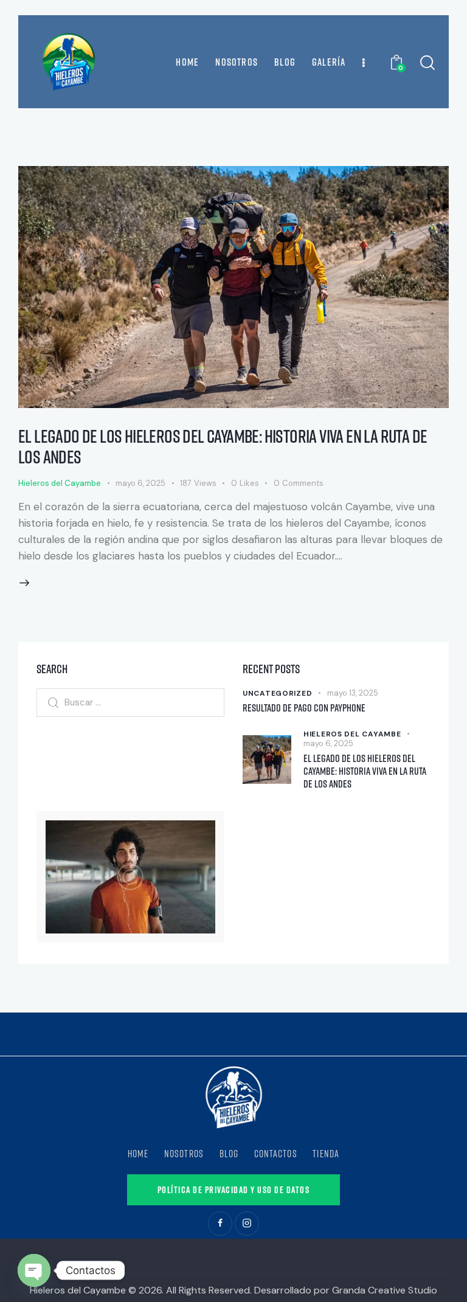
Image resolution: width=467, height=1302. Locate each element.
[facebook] (220, 1223)
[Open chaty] (34, 1270)
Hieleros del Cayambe (59, 483)
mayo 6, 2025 (140, 483)
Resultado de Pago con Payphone (304, 707)
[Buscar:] (130, 701)
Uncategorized (277, 693)
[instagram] (247, 1223)
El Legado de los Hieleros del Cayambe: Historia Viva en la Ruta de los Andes (222, 446)
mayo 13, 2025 (352, 693)
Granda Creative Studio (384, 1290)
